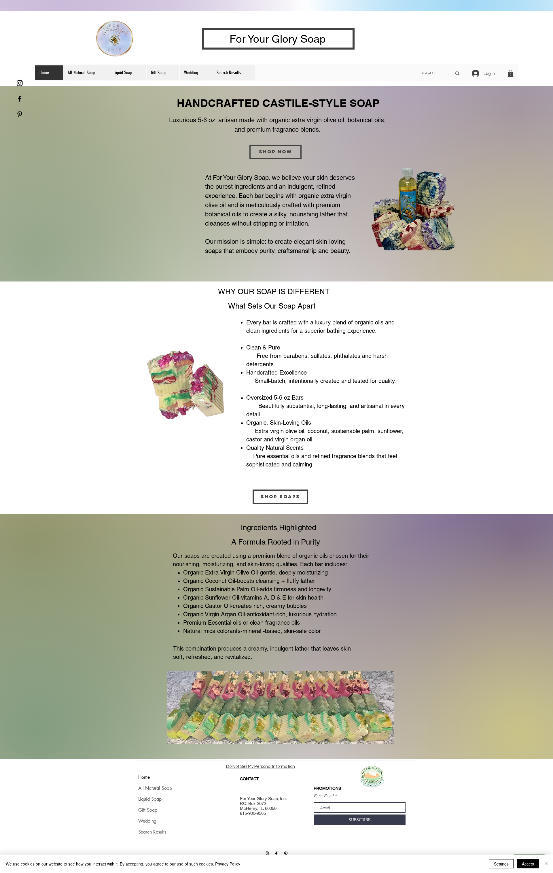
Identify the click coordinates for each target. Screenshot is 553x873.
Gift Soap (147, 810)
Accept (528, 864)
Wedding (147, 821)
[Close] (546, 863)
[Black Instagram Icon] (20, 83)
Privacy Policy (227, 864)
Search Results (152, 832)
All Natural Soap (155, 788)
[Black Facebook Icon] (20, 99)
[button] (510, 73)
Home (144, 777)
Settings (501, 864)
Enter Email (324, 796)
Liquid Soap (150, 799)
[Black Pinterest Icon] (20, 114)
